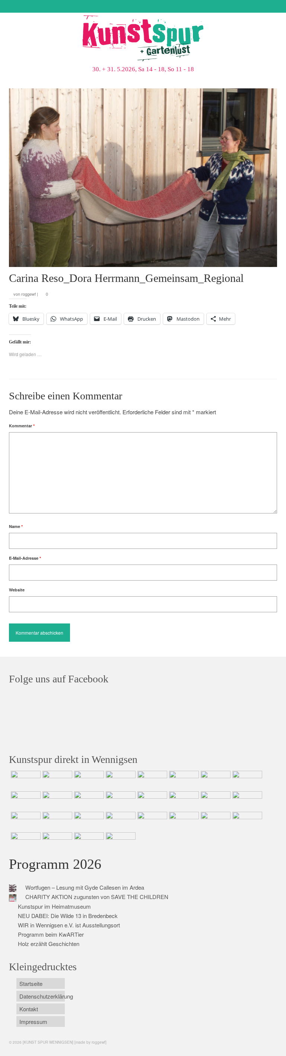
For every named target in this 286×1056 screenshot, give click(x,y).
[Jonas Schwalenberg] (120, 821)
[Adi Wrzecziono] (215, 800)
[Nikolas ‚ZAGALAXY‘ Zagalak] (25, 800)
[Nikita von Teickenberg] (151, 821)
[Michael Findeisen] (246, 800)
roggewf (28, 294)
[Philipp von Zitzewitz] (151, 800)
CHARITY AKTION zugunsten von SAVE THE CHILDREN (96, 897)
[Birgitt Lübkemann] (56, 800)
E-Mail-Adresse (25, 558)
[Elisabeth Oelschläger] (88, 841)
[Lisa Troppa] (56, 821)
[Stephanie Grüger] (183, 821)
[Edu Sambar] (25, 780)
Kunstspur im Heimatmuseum (54, 906)
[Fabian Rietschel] (151, 780)
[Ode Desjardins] (215, 821)
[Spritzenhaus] (120, 841)
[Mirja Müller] (88, 800)
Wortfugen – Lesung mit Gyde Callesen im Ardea (84, 887)
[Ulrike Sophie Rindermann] (215, 780)
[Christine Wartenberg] (183, 780)
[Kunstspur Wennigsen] (143, 39)
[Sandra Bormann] (25, 841)
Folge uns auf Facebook (58, 679)
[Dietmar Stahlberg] (120, 800)
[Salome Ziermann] (56, 780)
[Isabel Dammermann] (88, 780)
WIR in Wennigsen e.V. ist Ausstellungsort (69, 925)
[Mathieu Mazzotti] (246, 780)
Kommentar (22, 425)
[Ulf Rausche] (120, 780)
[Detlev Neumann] (56, 841)
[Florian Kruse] (246, 821)
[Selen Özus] (88, 821)
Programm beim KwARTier (51, 934)
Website (17, 590)
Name (16, 526)
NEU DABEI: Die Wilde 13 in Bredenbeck (68, 916)
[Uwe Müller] (25, 821)
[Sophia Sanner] (183, 800)
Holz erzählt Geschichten (48, 943)
